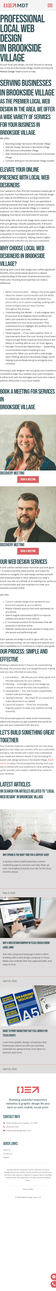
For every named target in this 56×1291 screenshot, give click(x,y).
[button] (50, 5)
